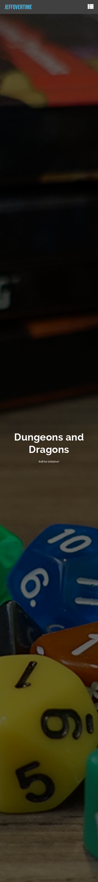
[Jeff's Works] (18, 7)
